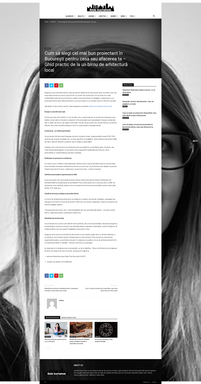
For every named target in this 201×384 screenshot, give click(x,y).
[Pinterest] (56, 85)
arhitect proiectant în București (100, 106)
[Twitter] (51, 85)
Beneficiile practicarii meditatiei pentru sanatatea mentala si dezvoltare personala (61, 290)
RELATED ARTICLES (52, 317)
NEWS (123, 16)
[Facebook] (47, 85)
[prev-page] (46, 347)
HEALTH (81, 16)
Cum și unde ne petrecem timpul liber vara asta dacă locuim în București (101, 290)
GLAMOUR (69, 16)
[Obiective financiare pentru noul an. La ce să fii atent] (56, 330)
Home (46, 22)
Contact (154, 382)
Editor (61, 300)
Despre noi (146, 382)
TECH (132, 16)
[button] (153, 16)
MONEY (113, 16)
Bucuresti (125, 118)
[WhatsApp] (61, 85)
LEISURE (91, 16)
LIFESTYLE (102, 16)
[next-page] (49, 347)
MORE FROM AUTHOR (68, 317)
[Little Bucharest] (100, 7)
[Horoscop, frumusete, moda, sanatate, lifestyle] (106, 330)
